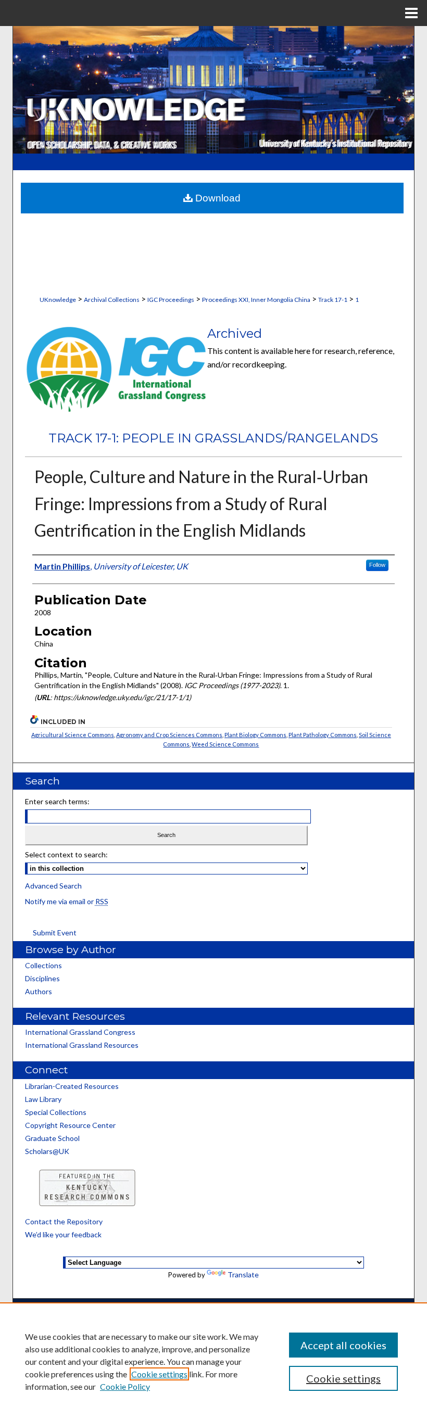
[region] (213, 1361)
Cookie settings (159, 1374)
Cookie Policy (125, 1386)
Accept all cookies (343, 1345)
